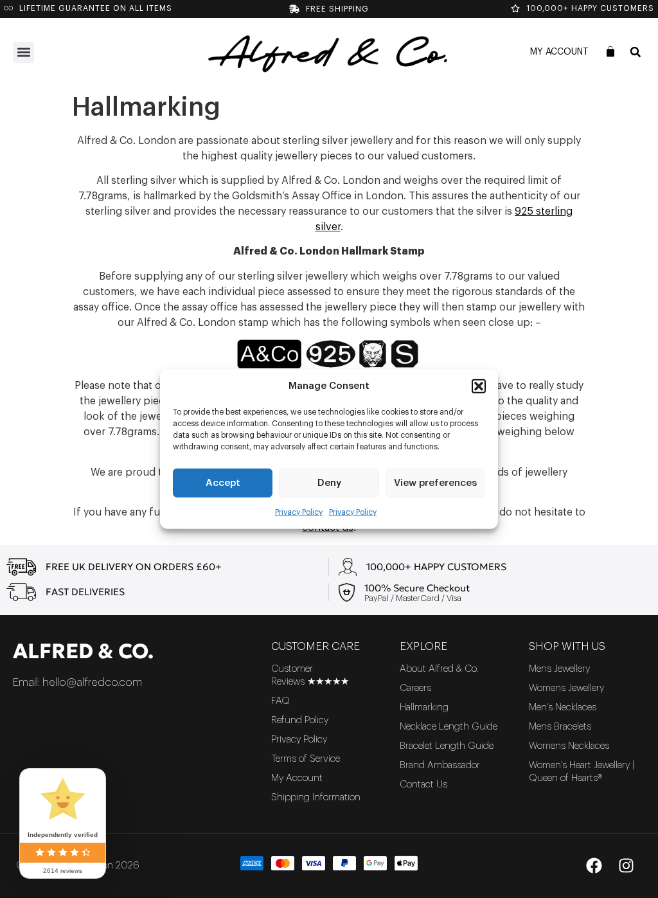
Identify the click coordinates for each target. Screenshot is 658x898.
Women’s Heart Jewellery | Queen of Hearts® (581, 771)
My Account (559, 52)
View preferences (435, 482)
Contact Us (423, 784)
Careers (415, 688)
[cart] (610, 51)
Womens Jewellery (566, 688)
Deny (329, 482)
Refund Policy (299, 720)
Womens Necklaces (569, 746)
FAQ (280, 701)
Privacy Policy (299, 512)
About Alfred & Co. (439, 669)
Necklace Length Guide (448, 727)
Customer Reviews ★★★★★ (310, 675)
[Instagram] (626, 866)
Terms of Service (305, 759)
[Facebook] (594, 866)
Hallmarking (424, 707)
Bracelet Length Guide (447, 746)
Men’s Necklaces (562, 707)
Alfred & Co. (83, 651)
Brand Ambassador (440, 765)
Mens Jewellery (559, 669)
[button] (478, 386)
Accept (223, 482)
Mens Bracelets (560, 727)
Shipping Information (315, 797)
